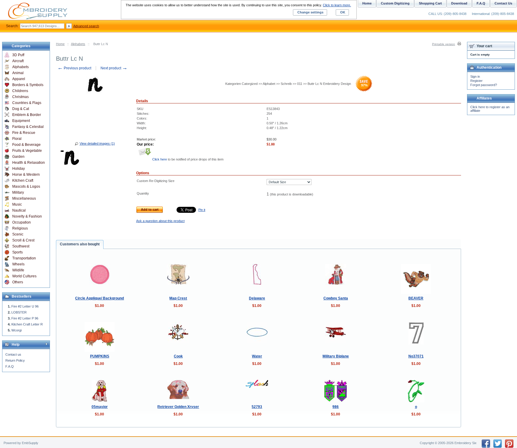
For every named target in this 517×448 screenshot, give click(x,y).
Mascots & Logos (26, 186)
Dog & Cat (20, 109)
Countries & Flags (26, 103)
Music (17, 204)
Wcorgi (16, 330)
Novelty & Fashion (27, 216)
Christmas (20, 97)
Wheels (18, 264)
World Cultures (24, 276)
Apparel (18, 79)
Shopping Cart (430, 3)
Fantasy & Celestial (28, 127)
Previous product (74, 68)
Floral (17, 139)
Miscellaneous (24, 198)
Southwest (20, 246)
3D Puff (18, 55)
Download (459, 3)
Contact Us (503, 3)
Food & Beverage (26, 145)
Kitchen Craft (22, 180)
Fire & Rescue (23, 133)
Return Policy (15, 360)
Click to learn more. (337, 5)
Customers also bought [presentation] (80, 244)
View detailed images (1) (97, 143)
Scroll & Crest (23, 240)
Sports (17, 252)
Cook (178, 356)
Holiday (18, 168)
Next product (114, 68)
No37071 (416, 356)
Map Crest (178, 298)
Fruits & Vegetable (27, 151)
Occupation (21, 222)
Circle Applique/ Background (99, 298)
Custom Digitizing (395, 3)
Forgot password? (483, 85)
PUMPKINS (99, 356)
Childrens (20, 91)
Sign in (475, 76)
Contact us (13, 354)
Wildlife (18, 270)
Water (257, 356)
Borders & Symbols (27, 85)
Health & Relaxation (28, 162)
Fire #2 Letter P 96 (24, 318)
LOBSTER (19, 312)
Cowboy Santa (335, 298)
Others (17, 282)
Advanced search (86, 26)
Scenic (17, 234)
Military (18, 192)
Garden (18, 157)
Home (60, 44)
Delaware (257, 298)
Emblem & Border (26, 115)
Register (476, 80)
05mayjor (100, 407)
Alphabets (78, 44)
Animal (18, 73)
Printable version (443, 44)
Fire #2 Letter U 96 (25, 306)
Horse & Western (26, 174)
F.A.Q (9, 366)
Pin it (201, 210)
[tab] (80, 244)
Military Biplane (336, 356)
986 (335, 407)
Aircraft (18, 61)
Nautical (19, 210)
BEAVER (415, 298)
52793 (257, 407)
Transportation (24, 258)
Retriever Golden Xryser (178, 407)
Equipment (21, 121)
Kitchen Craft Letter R (27, 324)
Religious (20, 228)
